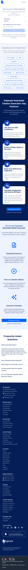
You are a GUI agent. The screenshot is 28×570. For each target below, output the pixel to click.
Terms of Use (21, 565)
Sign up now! (14, 37)
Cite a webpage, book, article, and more (12, 24)
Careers (4, 567)
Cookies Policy (13, 565)
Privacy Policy (5, 565)
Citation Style (7, 19)
